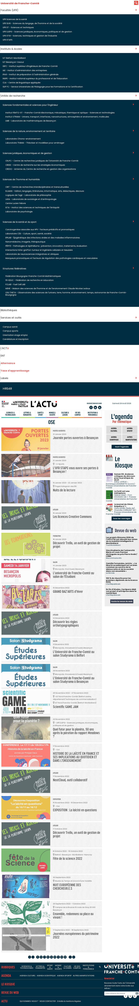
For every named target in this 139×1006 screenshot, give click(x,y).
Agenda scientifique (114, 438)
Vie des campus (78, 413)
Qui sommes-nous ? (29, 1001)
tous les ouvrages (122, 518)
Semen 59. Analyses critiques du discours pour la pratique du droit (124, 477)
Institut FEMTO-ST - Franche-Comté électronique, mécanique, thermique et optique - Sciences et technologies (60, 112)
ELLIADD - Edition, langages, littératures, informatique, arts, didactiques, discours (44, 191)
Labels (4, 378)
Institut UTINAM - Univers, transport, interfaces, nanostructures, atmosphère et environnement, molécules (57, 116)
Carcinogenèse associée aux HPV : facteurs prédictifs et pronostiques (39, 229)
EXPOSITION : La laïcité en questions (75, 810)
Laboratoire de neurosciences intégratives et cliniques (32, 254)
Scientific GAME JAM (65, 707)
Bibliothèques (9, 310)
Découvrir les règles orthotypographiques (66, 624)
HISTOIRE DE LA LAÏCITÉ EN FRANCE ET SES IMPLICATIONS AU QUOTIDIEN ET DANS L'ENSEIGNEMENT (76, 757)
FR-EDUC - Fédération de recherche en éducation (29, 280)
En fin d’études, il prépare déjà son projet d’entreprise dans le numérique (121, 591)
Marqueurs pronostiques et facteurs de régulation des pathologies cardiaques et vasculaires (51, 258)
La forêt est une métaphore (121, 492)
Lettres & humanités (27, 413)
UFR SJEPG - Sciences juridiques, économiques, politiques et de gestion (37, 31)
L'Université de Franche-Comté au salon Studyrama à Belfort (73, 654)
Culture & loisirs (65, 413)
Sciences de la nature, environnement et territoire (29, 131)
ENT (3, 355)
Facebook (91, 407)
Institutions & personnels (88, 967)
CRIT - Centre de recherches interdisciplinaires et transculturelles (37, 187)
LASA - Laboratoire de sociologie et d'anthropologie (30, 199)
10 (55, 957)
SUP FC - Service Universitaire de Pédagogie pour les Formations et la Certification (43, 86)
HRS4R (7, 388)
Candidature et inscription (16, 339)
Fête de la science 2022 (67, 859)
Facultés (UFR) (9, 10)
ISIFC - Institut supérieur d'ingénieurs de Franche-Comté (30, 66)
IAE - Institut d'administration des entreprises (25, 70)
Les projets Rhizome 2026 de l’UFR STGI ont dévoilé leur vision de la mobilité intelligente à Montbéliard (121, 540)
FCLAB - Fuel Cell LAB (15, 284)
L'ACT (5, 348)
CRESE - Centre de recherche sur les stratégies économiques (35, 165)
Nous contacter (48, 1001)
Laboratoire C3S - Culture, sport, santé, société (28, 233)
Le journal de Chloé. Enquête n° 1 (123, 505)
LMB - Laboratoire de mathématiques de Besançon (30, 120)
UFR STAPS (7, 39)
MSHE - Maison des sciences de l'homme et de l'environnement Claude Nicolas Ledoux (47, 288)
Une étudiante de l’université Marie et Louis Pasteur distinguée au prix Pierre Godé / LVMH (121, 553)
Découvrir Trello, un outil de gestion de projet (76, 545)
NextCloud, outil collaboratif (70, 780)
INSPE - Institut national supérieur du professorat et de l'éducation (35, 78)
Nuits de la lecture (64, 490)
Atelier (55, 510)
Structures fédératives (14, 268)
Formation (57, 536)
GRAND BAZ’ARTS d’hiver (68, 591)
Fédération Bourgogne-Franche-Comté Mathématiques (33, 276)
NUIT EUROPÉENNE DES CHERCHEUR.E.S (67, 887)
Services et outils (11, 317)
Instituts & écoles (11, 49)
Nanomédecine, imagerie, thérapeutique (25, 241)
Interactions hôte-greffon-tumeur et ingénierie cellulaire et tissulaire (39, 250)
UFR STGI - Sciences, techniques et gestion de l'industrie (30, 35)
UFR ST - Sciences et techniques (18, 27)
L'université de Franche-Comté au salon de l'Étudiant (73, 575)
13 (65, 957)
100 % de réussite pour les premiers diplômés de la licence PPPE (122, 580)
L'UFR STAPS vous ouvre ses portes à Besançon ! (75, 470)
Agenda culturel (114, 429)
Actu (4, 1001)
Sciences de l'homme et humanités (21, 179)
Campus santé (10, 326)
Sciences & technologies (10, 413)
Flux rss (99, 407)
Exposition (57, 799)
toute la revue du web (121, 601)
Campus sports (10, 331)
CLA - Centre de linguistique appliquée (21, 82)
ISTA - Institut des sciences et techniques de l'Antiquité (32, 207)
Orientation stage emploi (15, 335)
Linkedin (95, 407)
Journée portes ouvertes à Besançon (75, 438)
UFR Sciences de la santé (15, 19)
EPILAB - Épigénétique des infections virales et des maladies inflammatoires (42, 237)
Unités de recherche (13, 95)
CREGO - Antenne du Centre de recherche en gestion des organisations (40, 169)
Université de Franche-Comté (20, 3)
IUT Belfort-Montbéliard (14, 58)
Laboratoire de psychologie (19, 211)
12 (62, 957)
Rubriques (8, 967)
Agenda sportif (129, 429)
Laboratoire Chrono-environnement (23, 138)
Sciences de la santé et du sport (20, 222)
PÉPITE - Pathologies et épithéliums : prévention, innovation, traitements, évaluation (46, 246)
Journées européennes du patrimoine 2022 (76, 935)
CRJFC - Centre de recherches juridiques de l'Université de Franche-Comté (41, 160)
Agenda (6, 976)
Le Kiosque (8, 984)
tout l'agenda (122, 446)
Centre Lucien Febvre (15, 203)
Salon (55, 562)
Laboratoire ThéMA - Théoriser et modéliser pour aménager (34, 142)
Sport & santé (50, 967)
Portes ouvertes (59, 431)
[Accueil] (29, 404)
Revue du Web (10, 993)
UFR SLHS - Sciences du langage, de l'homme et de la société (32, 23)
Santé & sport (40, 413)
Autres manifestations (131, 438)
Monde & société (52, 413)
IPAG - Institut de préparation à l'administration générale (31, 74)
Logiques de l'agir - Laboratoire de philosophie (28, 195)
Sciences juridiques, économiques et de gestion (27, 153)
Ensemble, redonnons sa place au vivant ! (73, 916)
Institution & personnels (93, 413)
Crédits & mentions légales (69, 1001)
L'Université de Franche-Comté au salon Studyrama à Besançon (73, 680)
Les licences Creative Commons (72, 517)
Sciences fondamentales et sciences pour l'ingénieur (30, 105)
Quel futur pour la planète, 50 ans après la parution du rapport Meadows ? (76, 733)
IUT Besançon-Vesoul (13, 62)
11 (58, 957)
